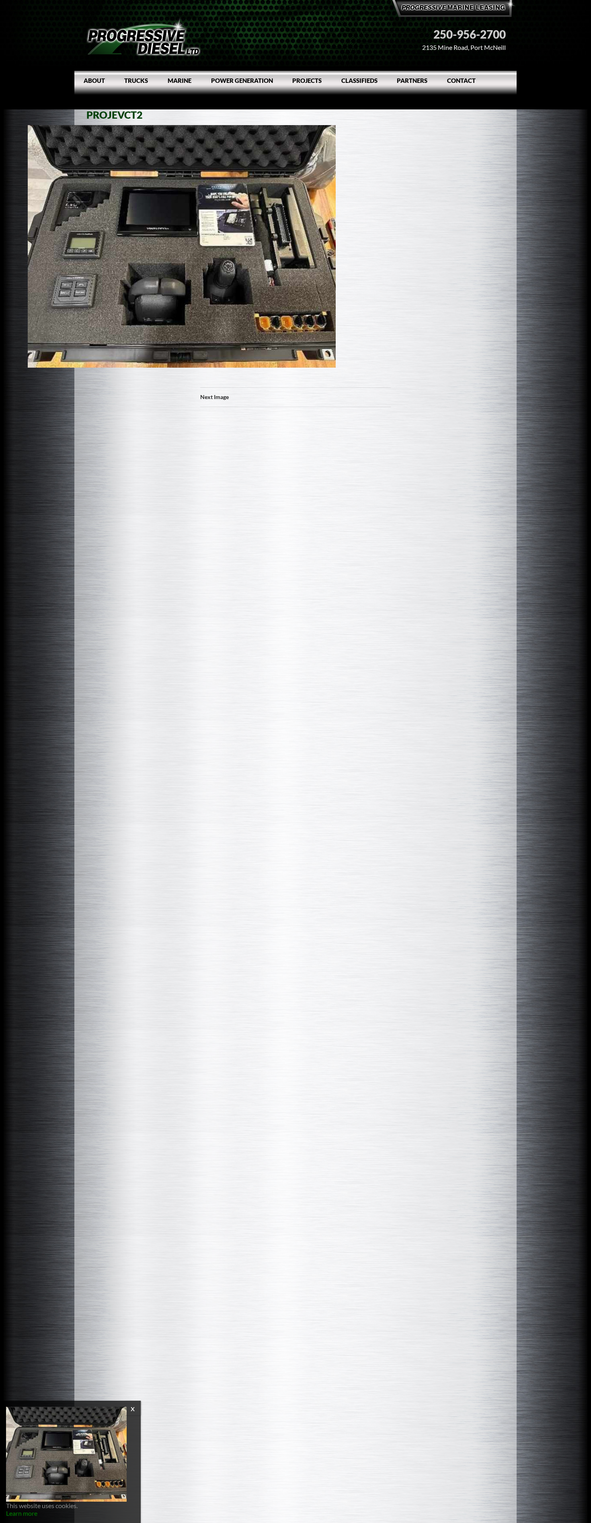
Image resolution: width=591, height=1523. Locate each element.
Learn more (21, 1513)
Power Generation (242, 80)
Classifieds (359, 80)
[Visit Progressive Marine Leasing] (454, 7)
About (94, 80)
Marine (179, 80)
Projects (307, 80)
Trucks (136, 80)
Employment (104, 99)
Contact (461, 80)
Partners (412, 80)
